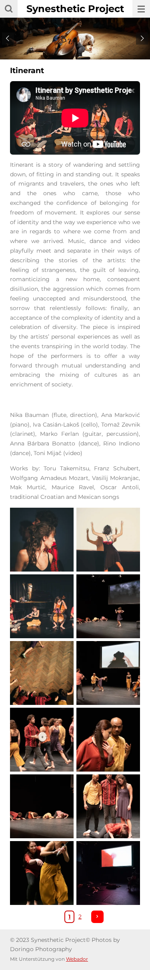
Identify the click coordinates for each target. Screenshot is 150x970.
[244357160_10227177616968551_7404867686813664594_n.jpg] (108, 606)
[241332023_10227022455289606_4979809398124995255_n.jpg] (42, 606)
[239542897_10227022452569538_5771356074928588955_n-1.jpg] (42, 539)
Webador (77, 959)
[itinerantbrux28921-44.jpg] (108, 872)
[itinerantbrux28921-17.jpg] (42, 739)
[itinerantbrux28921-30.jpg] (108, 806)
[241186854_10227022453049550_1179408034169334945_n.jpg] (108, 539)
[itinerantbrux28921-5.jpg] (108, 739)
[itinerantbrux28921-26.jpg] (42, 806)
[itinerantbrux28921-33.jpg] (42, 872)
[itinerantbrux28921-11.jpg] (108, 672)
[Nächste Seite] (97, 917)
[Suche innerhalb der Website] (9, 9)
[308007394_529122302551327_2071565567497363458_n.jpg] (42, 672)
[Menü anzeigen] (141, 9)
